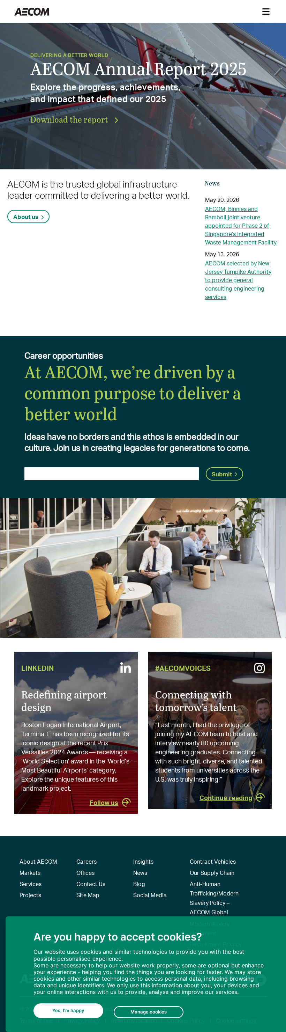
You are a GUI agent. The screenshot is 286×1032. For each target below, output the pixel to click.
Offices (85, 872)
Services (31, 883)
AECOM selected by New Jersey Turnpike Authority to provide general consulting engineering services (238, 279)
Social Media (150, 895)
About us (25, 216)
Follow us (104, 802)
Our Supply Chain (212, 872)
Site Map (87, 895)
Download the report (70, 119)
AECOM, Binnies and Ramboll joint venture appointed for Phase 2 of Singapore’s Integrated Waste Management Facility (241, 225)
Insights (143, 861)
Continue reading (226, 797)
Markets (30, 872)
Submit (222, 474)
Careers (86, 861)
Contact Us (90, 883)
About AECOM (38, 861)
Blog (139, 883)
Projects (30, 895)
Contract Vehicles (213, 861)
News (140, 872)
